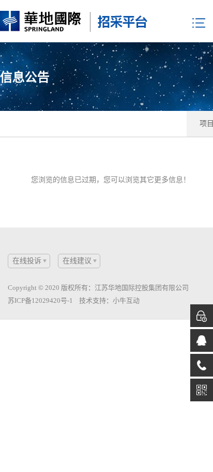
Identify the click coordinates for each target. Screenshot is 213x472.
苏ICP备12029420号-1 (40, 300)
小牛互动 (126, 300)
